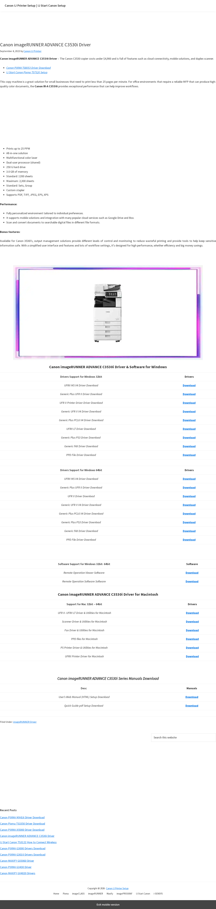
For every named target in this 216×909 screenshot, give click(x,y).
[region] (78, 30)
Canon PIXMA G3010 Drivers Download (22, 854)
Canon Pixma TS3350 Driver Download (22, 823)
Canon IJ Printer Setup (117, 888)
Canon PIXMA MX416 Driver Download (22, 817)
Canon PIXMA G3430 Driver (15, 867)
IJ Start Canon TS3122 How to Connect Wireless (28, 842)
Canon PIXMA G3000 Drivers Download (22, 848)
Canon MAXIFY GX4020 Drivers (17, 873)
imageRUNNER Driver (25, 721)
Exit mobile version (108, 904)
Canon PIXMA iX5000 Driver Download (22, 830)
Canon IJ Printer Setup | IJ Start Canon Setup (35, 5)
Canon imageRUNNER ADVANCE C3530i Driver (27, 836)
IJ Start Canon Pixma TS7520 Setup (26, 72)
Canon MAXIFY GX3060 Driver (17, 861)
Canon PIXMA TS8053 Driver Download (28, 68)
